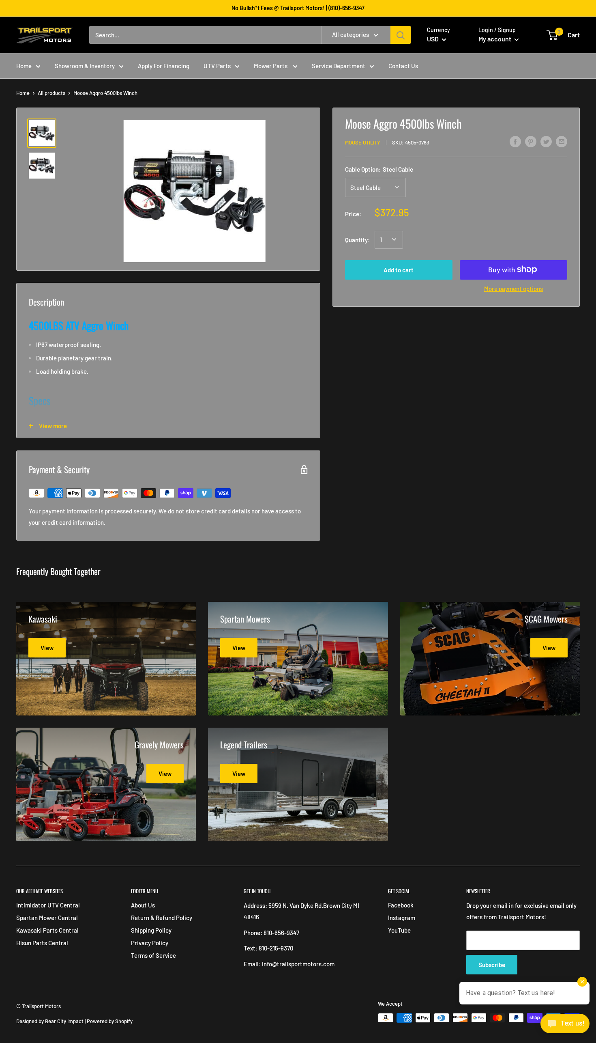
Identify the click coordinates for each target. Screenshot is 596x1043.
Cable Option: (379, 168)
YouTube (399, 930)
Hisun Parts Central (42, 942)
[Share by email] (561, 141)
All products (51, 93)
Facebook (401, 905)
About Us (143, 905)
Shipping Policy (151, 930)
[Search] (400, 35)
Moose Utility (362, 142)
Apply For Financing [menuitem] (163, 65)
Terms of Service (153, 955)
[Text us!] (565, 1026)
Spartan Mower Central (47, 917)
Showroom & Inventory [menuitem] (85, 65)
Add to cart (399, 269)
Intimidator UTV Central (48, 905)
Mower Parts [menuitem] (271, 65)
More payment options (513, 288)
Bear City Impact (64, 1021)
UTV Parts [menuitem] (217, 65)
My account (495, 39)
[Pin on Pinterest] (530, 141)
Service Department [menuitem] (338, 65)
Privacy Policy (149, 942)
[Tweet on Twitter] (546, 141)
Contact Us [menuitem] (403, 65)
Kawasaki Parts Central (47, 930)
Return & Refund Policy (161, 917)
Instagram (401, 917)
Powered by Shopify (110, 1021)
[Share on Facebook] (515, 141)
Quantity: (357, 239)
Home (23, 93)
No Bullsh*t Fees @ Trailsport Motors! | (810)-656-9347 (298, 7)
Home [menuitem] (24, 65)
